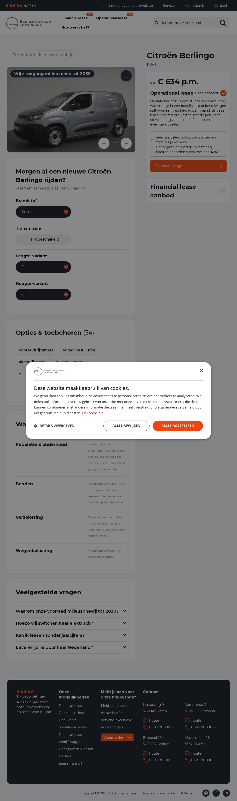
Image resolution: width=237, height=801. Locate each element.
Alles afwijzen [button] (126, 425)
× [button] (201, 371)
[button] (54, 425)
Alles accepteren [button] (178, 425)
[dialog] (118, 400)
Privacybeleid (92, 413)
